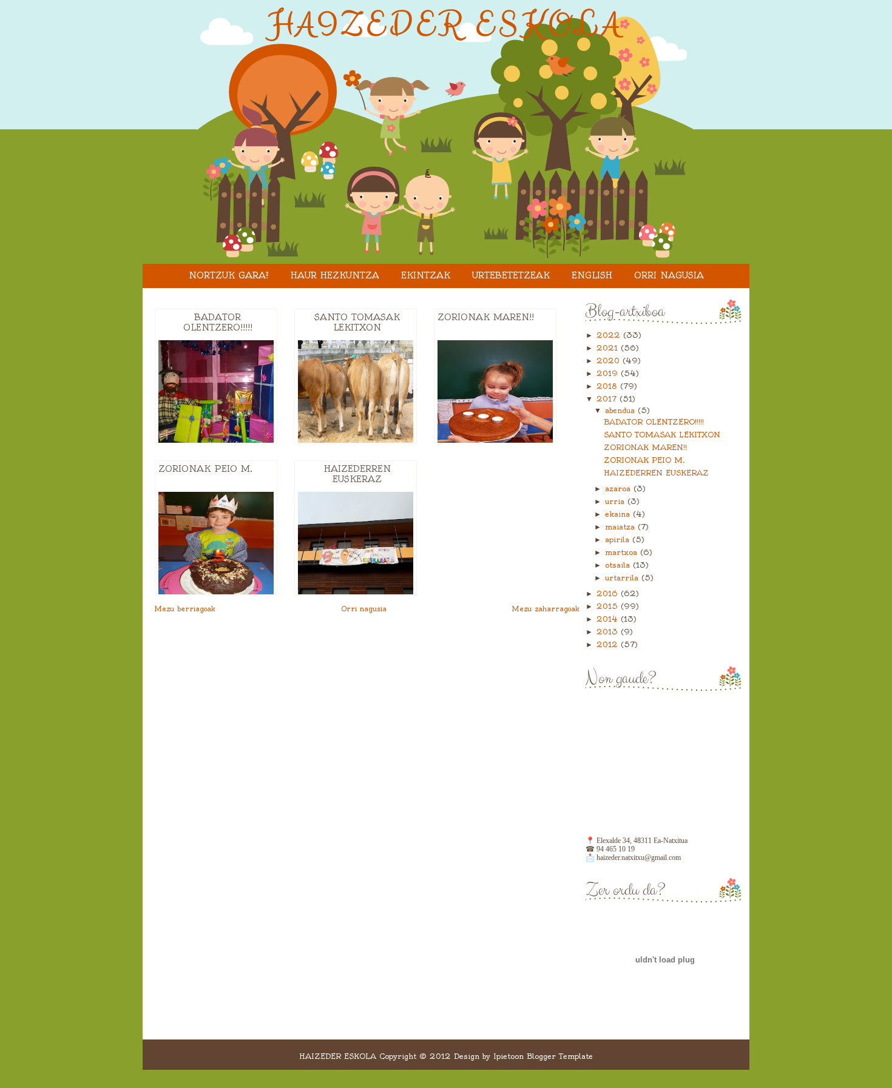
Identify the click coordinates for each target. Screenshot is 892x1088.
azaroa (619, 488)
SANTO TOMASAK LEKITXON (357, 322)
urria (616, 501)
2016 (608, 593)
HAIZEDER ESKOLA (446, 24)
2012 (608, 644)
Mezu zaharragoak (545, 609)
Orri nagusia (669, 275)
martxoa (622, 552)
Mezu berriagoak (185, 609)
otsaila (619, 564)
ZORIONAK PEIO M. (205, 468)
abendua (621, 410)
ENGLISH (592, 275)
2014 (608, 618)
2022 (609, 335)
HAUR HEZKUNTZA (335, 275)
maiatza (621, 526)
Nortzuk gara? (229, 275)
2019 (608, 373)
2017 (608, 398)
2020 (609, 360)
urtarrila (623, 577)
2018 (608, 386)
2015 (608, 606)
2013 (608, 631)
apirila (618, 539)
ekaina (619, 514)
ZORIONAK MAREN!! (486, 317)
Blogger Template (560, 1056)
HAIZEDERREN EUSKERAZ (357, 474)
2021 (608, 347)
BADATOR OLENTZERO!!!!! (217, 322)
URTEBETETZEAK (511, 275)
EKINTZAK (425, 275)
